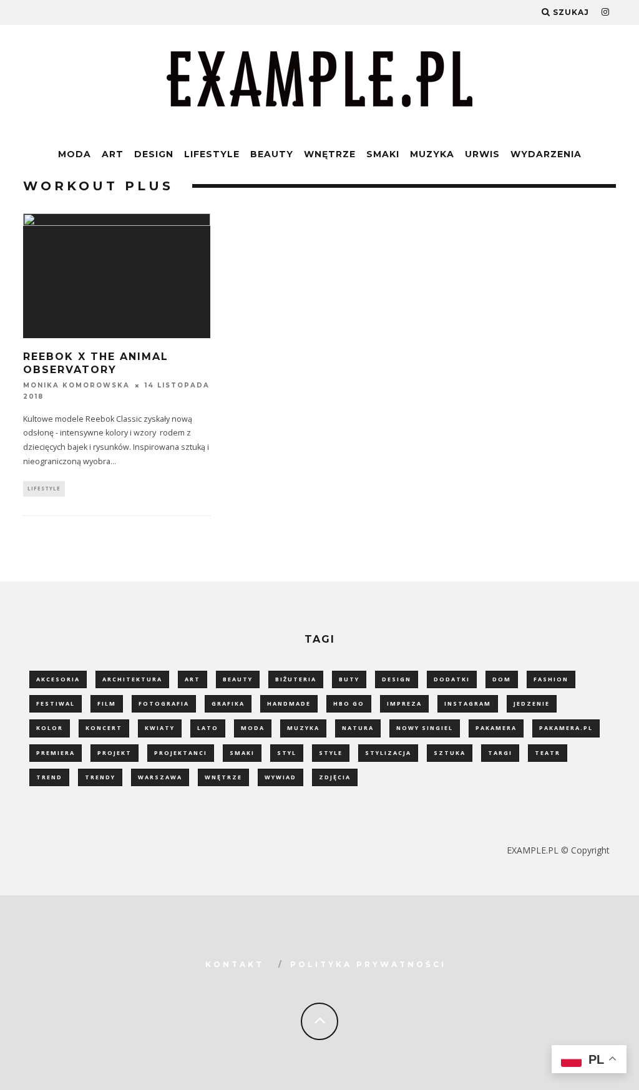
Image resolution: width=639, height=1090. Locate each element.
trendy (100, 777)
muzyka (303, 728)
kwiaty (160, 728)
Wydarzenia (546, 154)
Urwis (482, 154)
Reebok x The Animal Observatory (95, 363)
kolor (49, 728)
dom (501, 679)
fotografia (164, 703)
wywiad (280, 777)
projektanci (180, 753)
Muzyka (432, 154)
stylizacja (388, 753)
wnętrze (223, 777)
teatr (547, 753)
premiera (55, 753)
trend (49, 777)
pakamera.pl (566, 728)
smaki (242, 753)
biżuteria (295, 679)
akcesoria (58, 679)
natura (358, 728)
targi (500, 753)
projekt (114, 753)
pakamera (496, 728)
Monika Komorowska (76, 385)
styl (286, 753)
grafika (228, 703)
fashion (551, 679)
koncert (103, 728)
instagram (467, 703)
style (331, 753)
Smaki (382, 154)
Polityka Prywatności (368, 964)
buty (349, 679)
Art (113, 154)
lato (207, 728)
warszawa (160, 777)
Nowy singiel (424, 728)
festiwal (55, 703)
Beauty (271, 154)
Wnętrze (330, 154)
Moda (74, 154)
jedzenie (532, 703)
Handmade (289, 703)
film (106, 703)
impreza (404, 703)
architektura (132, 679)
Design (153, 154)
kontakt (234, 964)
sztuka (450, 753)
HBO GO (348, 703)
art (192, 679)
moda (253, 728)
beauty (238, 679)
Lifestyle (212, 154)
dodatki (452, 679)
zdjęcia (335, 777)
